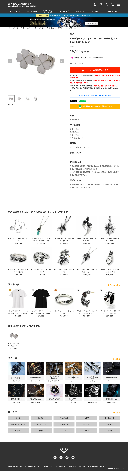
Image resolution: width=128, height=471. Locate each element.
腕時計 (41, 430)
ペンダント (41, 418)
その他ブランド (112, 11)
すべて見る (116, 359)
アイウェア (87, 424)
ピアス (87, 418)
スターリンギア (31, 11)
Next (62, 61)
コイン (64, 430)
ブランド (15, 28)
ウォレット (64, 424)
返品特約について (48, 466)
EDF (72, 34)
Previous (10, 61)
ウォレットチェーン (18, 424)
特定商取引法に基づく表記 (15, 466)
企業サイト (82, 466)
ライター (110, 424)
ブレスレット (110, 418)
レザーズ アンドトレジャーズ (47, 11)
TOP (9, 28)
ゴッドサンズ (64, 11)
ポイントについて (61, 466)
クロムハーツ (96, 11)
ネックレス (64, 418)
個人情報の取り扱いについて (33, 466)
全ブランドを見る (114, 285)
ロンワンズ (80, 11)
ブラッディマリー (16, 11)
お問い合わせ (72, 466)
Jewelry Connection (19, 3)
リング (18, 418)
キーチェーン (41, 424)
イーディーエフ (25, 28)
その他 (109, 430)
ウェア (87, 430)
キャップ (18, 430)
